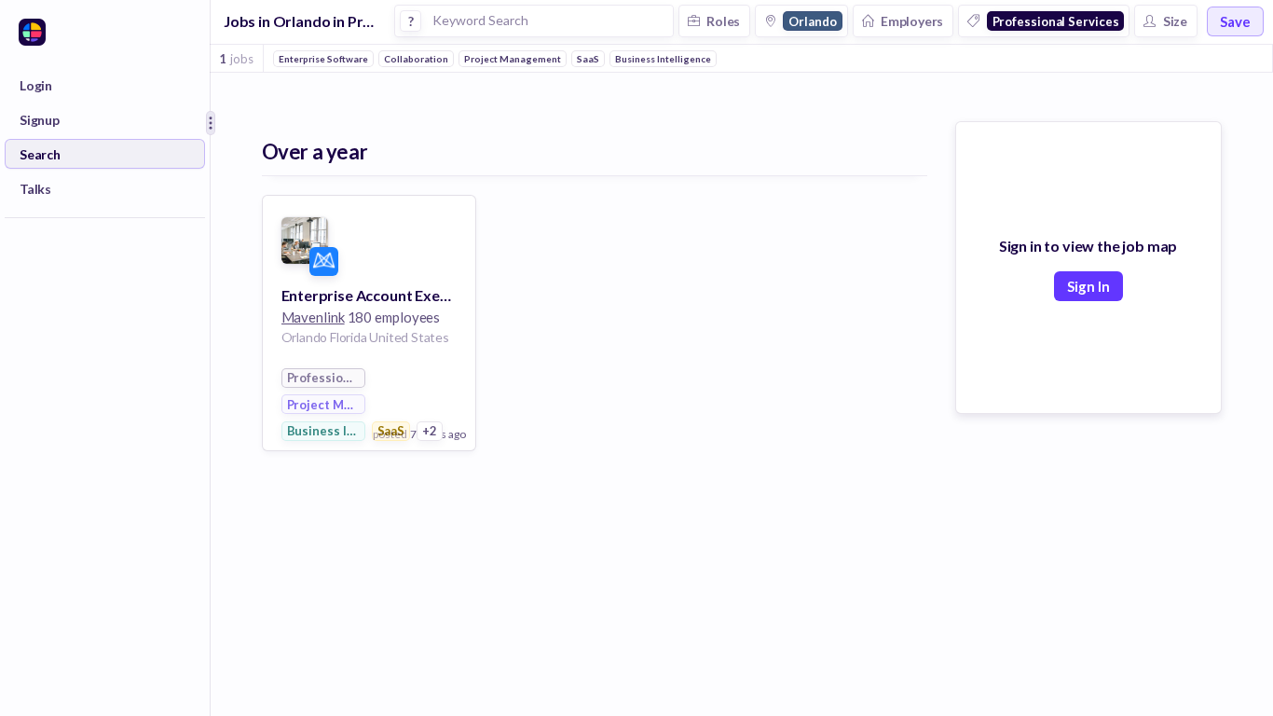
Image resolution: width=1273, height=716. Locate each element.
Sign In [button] (1088, 286)
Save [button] (1235, 21)
